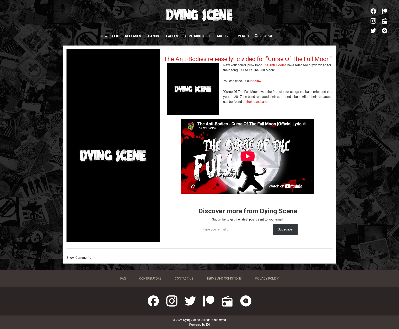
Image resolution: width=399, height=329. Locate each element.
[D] (208, 325)
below (256, 81)
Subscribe (285, 229)
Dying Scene (199, 14)
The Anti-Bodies (275, 65)
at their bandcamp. (256, 102)
